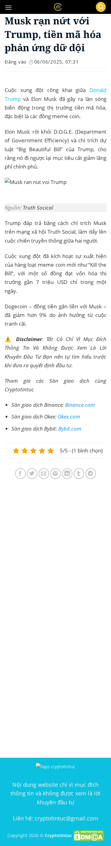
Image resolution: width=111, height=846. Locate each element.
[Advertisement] (55, 555)
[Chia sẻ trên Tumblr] (79, 473)
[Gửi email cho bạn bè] (44, 473)
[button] (8, 7)
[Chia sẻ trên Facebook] (20, 473)
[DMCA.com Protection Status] (88, 835)
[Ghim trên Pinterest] (55, 473)
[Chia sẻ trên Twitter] (32, 473)
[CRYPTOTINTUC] (58, 7)
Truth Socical (38, 207)
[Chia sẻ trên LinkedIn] (67, 473)
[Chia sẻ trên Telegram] (90, 473)
